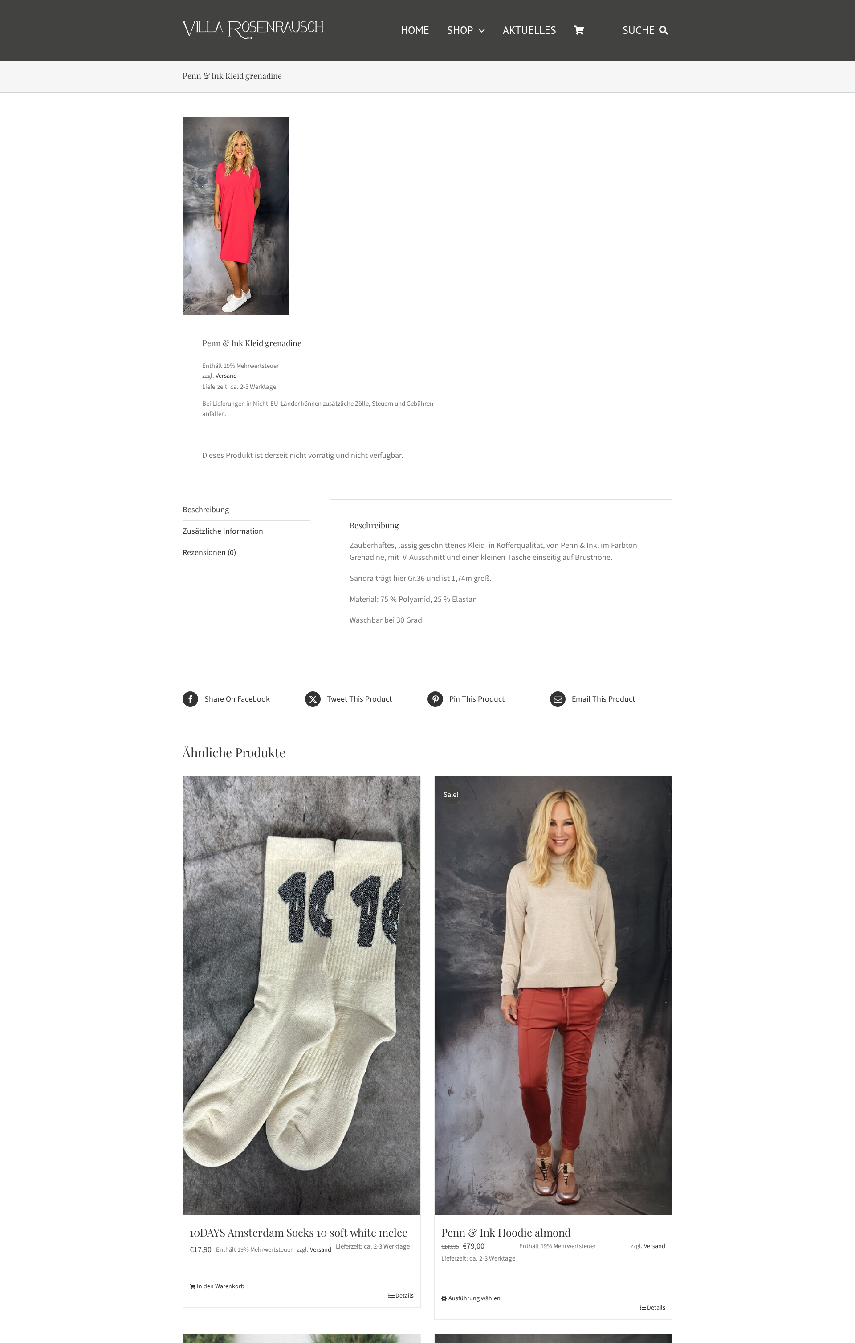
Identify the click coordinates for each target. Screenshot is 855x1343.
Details (404, 1295)
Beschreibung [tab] (206, 509)
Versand (226, 375)
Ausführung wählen (474, 1298)
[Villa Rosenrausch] (253, 25)
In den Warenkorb (220, 1286)
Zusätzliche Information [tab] (223, 531)
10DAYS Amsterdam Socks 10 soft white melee (298, 1232)
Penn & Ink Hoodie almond (506, 1232)
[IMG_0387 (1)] (236, 216)
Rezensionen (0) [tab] (209, 552)
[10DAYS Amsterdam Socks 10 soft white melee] (301, 995)
